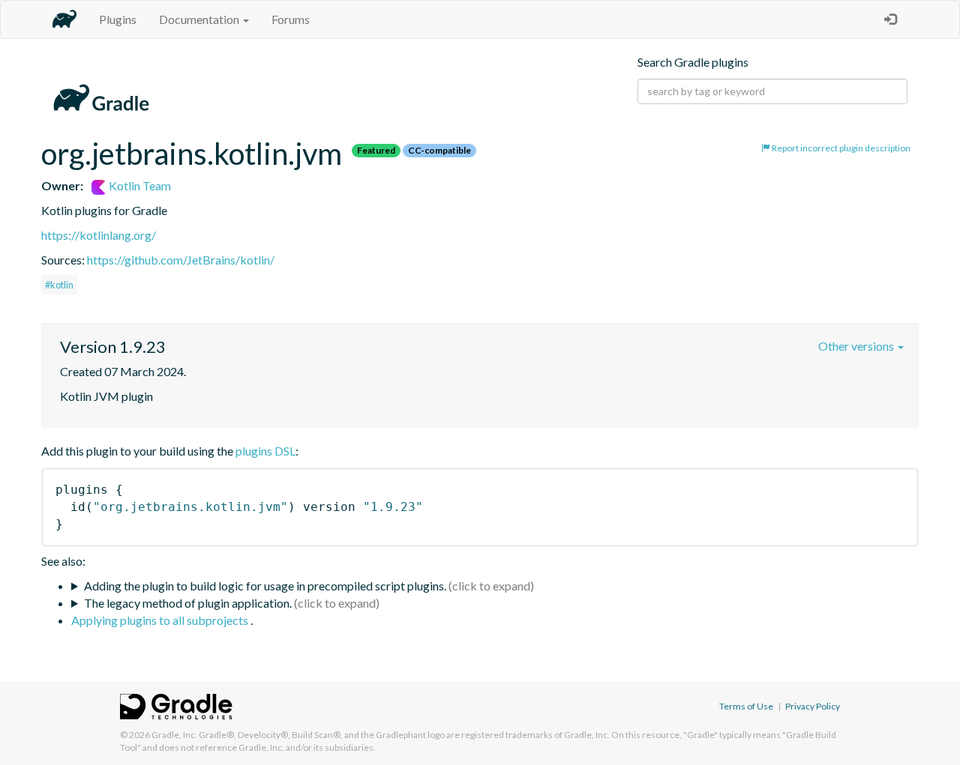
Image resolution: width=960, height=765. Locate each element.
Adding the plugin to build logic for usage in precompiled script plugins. (265, 585)
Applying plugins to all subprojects (160, 620)
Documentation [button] (200, 19)
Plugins (117, 19)
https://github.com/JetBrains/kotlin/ (180, 260)
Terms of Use (746, 706)
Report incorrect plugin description (840, 148)
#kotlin (59, 285)
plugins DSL (266, 451)
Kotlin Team (138, 185)
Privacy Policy (812, 706)
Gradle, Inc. (174, 734)
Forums (291, 19)
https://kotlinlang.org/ (98, 235)
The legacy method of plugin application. (188, 603)
